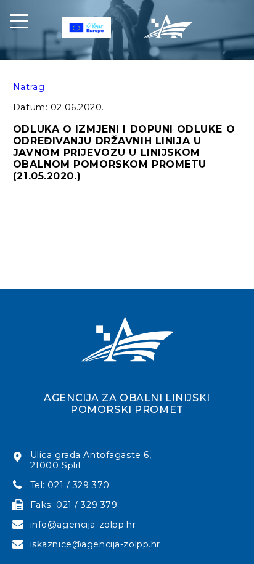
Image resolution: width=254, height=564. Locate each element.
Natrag (28, 87)
